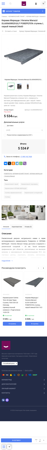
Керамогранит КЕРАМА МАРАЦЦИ (15, 188)
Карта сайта (28, 370)
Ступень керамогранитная (13, 192)
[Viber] (24, 163)
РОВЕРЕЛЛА (8, 173)
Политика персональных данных (12, 370)
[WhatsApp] (21, 163)
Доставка (10, 125)
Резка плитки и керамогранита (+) (19, 135)
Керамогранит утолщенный (33, 192)
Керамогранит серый (11, 184)
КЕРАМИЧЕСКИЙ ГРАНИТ (17, 16)
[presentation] (7, 59)
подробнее (6, 261)
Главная (4, 16)
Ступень (7, 197)
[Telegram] (17, 163)
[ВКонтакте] (5, 163)
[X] (9, 163)
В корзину (12, 324)
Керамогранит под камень (29, 184)
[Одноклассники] (13, 163)
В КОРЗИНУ (16, 440)
